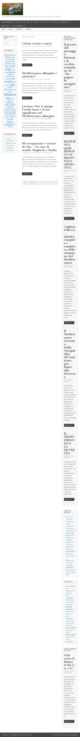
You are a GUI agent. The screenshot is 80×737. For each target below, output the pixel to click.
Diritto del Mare (10, 67)
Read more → (27, 65)
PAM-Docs (5, 26)
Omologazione (10, 102)
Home (3, 29)
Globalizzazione (10, 76)
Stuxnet (7, 117)
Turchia (10, 119)
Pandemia (10, 106)
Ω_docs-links (10, 150)
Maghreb (10, 87)
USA (14, 124)
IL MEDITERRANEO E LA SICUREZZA (69, 443)
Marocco (8, 89)
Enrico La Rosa (27, 46)
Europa (12, 72)
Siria (14, 113)
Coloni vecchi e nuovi (37, 43)
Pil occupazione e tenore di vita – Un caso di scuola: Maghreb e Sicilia (39, 147)
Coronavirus (8, 63)
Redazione (68, 89)
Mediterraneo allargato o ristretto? (39, 74)
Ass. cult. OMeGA (17, 26)
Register (19, 29)
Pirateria (8, 108)
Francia (10, 74)
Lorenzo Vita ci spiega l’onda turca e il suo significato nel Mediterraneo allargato (38, 111)
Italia (13, 82)
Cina (12, 59)
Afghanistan (13, 55)
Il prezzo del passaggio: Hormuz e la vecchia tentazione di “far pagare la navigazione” (70, 66)
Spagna (7, 114)
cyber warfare (12, 65)
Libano (7, 85)
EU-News (45, 22)
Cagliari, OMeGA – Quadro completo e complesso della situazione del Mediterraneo (70, 245)
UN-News (26, 22)
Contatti (28, 29)
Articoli (18, 22)
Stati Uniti (12, 115)
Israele (8, 81)
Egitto (8, 69)
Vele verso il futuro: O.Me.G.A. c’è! (69, 662)
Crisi (7, 65)
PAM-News (65, 22)
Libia (12, 84)
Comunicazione (10, 61)
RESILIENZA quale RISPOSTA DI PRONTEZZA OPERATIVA (70, 155)
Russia (9, 110)
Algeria (8, 57)
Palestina (12, 104)
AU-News (55, 22)
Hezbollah (8, 78)
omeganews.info (16, 735)
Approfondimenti (6, 22)
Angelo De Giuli (27, 152)
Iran (13, 78)
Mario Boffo (26, 79)
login (10, 29)
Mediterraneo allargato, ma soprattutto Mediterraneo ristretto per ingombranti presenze (70, 542)
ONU (6, 105)
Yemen (10, 126)
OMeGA (10, 101)
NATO (12, 98)
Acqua (7, 55)
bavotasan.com (74, 735)
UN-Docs (36, 22)
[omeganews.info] (12, 8)
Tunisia (12, 117)
